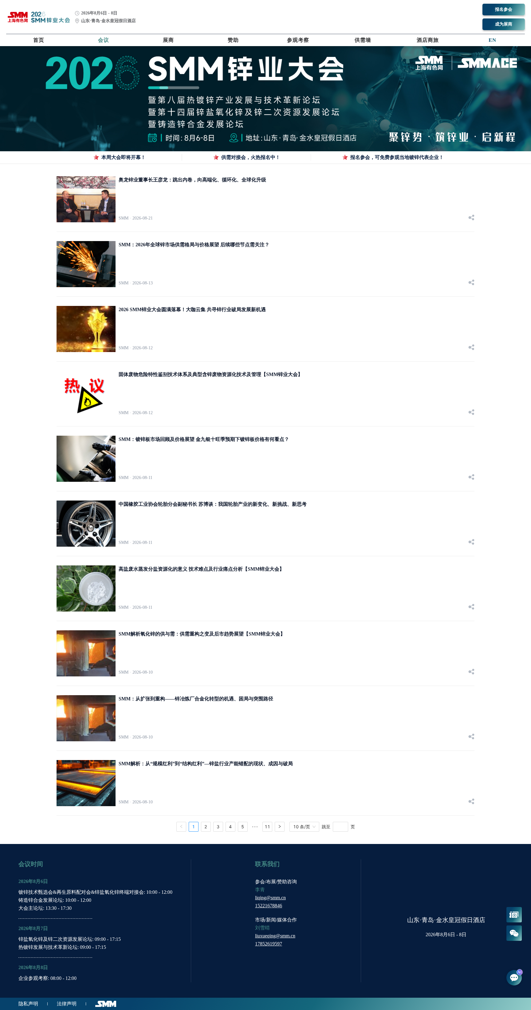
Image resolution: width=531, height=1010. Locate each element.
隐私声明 (28, 1003)
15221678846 (268, 905)
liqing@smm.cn (270, 897)
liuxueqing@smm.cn (275, 935)
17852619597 (268, 943)
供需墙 (363, 40)
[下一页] (280, 827)
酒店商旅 (428, 40)
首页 (38, 40)
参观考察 (298, 40)
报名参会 (503, 9)
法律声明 (67, 1003)
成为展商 (503, 24)
